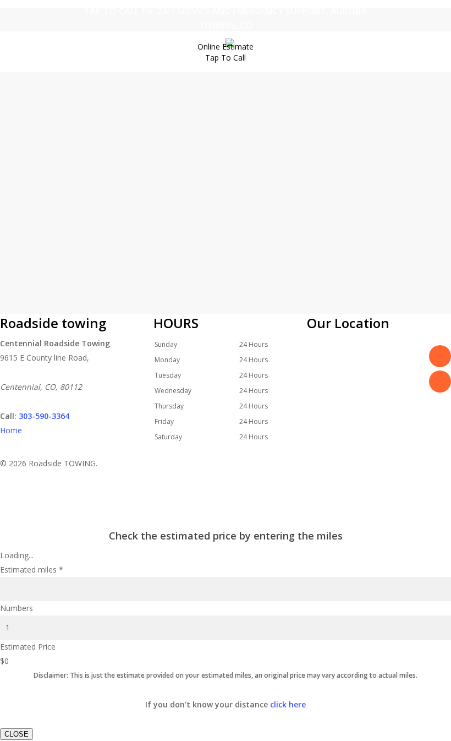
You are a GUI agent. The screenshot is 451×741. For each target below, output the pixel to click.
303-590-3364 (44, 416)
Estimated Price (28, 646)
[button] (225, 520)
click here (288, 704)
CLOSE (16, 734)
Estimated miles (31, 569)
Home (11, 430)
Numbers (16, 608)
